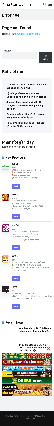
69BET (15, 163)
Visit (16, 186)
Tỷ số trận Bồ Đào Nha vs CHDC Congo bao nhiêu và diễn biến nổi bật (26, 95)
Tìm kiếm (6, 50)
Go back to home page (28, 33)
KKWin (15, 256)
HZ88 (14, 287)
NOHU (15, 194)
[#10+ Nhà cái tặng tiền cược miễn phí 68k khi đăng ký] (16, 4)
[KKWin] (5, 261)
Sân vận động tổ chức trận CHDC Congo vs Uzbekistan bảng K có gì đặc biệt (24, 105)
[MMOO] (5, 231)
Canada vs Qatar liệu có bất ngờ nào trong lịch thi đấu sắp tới (25, 116)
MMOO (15, 225)
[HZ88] (5, 292)
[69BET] (5, 169)
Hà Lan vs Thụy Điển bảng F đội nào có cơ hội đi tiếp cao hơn (25, 125)
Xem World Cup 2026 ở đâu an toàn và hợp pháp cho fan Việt (26, 86)
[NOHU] (5, 200)
